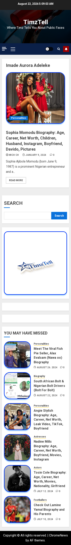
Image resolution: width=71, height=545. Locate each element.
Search (13, 203)
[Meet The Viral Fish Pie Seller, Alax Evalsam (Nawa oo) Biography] (17, 355)
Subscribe (66, 49)
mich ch (14, 155)
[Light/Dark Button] (49, 49)
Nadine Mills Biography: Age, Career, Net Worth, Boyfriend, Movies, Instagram (48, 450)
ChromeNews (58, 535)
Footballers (40, 500)
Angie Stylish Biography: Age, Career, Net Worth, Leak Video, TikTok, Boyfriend (48, 419)
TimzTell (35, 22)
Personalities (18, 118)
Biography (39, 376)
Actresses (40, 436)
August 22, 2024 (47, 395)
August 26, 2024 (47, 367)
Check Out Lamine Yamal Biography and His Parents (49, 509)
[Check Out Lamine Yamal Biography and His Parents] (17, 509)
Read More (16, 180)
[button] (13, 49)
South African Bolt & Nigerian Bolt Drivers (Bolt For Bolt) (49, 385)
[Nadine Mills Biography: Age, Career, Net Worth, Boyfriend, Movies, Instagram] (17, 447)
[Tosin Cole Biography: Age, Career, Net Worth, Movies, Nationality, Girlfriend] (17, 478)
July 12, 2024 (45, 491)
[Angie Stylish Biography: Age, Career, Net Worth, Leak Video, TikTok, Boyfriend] (17, 417)
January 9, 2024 (35, 155)
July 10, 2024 (45, 519)
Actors (38, 467)
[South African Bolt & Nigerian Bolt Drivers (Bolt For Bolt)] (17, 386)
